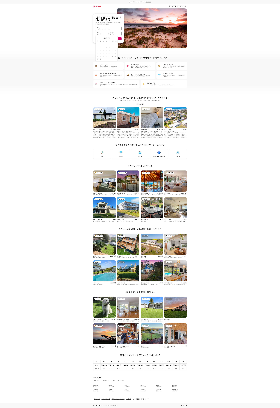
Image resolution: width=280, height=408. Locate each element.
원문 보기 (148, 2)
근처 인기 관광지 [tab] (121, 380)
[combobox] (108, 29)
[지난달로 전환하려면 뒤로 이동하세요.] (98, 38)
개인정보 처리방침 (108, 405)
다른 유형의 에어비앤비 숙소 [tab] (108, 380)
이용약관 (115, 405)
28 (112, 56)
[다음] (142, 104)
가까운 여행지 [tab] (96, 380)
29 (115, 56)
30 (98, 59)
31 (100, 59)
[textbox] (102, 34)
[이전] (137, 104)
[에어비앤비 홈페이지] (97, 6)
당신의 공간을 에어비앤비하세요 (177, 6)
